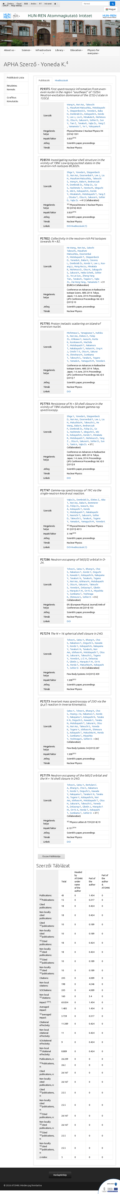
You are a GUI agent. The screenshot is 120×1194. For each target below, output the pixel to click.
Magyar (112, 9)
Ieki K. (72, 191)
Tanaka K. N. (75, 578)
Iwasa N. (87, 339)
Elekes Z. (83, 336)
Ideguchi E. (89, 432)
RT (40, 4)
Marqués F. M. (76, 591)
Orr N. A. (88, 591)
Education (75, 50)
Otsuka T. (73, 197)
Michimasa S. (73, 333)
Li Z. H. (84, 658)
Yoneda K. (91, 111)
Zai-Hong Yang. (78, 282)
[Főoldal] (3, 4)
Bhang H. (90, 569)
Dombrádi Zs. (76, 114)
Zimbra (10, 4)
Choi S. (83, 788)
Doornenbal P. (86, 175)
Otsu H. (74, 120)
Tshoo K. (71, 569)
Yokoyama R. (95, 126)
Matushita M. (76, 422)
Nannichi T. (75, 515)
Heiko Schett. (87, 272)
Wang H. (71, 104)
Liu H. (79, 117)
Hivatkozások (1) (79, 226)
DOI (69, 226)
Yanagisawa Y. (87, 333)
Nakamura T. (76, 572)
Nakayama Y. (76, 717)
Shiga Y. (70, 172)
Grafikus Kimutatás (12, 99)
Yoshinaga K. (76, 739)
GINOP (5, 6)
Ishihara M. (84, 581)
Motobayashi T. (89, 194)
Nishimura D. (76, 269)
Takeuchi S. (75, 358)
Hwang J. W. (76, 714)
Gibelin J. (74, 661)
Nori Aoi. (80, 104)
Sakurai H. (83, 120)
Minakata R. (89, 117)
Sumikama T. (76, 594)
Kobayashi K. (90, 114)
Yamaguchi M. (87, 361)
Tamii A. (73, 444)
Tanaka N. (87, 578)
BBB (26, 4)
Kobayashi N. (87, 575)
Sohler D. (94, 120)
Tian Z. (73, 123)
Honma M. (88, 188)
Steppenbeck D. (77, 111)
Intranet (48, 4)
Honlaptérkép (60, 1175)
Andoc (33, 4)
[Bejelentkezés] (55, 4)
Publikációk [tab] (44, 80)
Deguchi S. (88, 643)
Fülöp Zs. (88, 185)
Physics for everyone (93, 52)
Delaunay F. (86, 587)
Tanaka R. (82, 123)
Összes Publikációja (51, 856)
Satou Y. (80, 569)
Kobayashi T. (76, 509)
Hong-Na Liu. (80, 266)
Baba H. (83, 181)
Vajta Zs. (92, 123)
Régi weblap (16, 6)
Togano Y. (88, 279)
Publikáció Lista (15, 77)
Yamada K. (75, 361)
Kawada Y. (75, 575)
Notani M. (90, 348)
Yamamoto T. (75, 126)
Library (59, 50)
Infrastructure (43, 50)
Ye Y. (84, 126)
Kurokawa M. (76, 342)
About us (9, 50)
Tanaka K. (86, 358)
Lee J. (73, 117)
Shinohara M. (76, 354)
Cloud (18, 4)
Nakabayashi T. (77, 348)
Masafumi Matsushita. (80, 107)
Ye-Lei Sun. (75, 276)
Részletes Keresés (12, 87)
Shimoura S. (75, 597)
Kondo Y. (88, 263)
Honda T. (74, 665)
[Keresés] (112, 3)
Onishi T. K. (75, 351)
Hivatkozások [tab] (61, 80)
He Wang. (71, 248)
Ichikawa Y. (76, 339)
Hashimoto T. (76, 188)
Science (26, 50)
